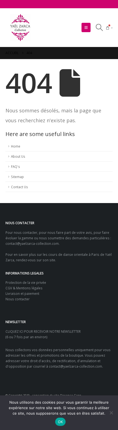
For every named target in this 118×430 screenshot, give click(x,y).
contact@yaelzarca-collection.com (32, 243)
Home (15, 146)
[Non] (111, 412)
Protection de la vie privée (25, 282)
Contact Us (19, 187)
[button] (86, 27)
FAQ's (15, 166)
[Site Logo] (20, 27)
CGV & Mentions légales (24, 288)
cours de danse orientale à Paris (73, 254)
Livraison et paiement (22, 293)
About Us (18, 156)
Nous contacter (17, 299)
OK (60, 422)
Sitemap (17, 176)
